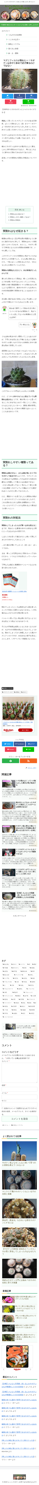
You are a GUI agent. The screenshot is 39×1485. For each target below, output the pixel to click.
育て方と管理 (13, 49)
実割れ (18, 692)
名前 (4, 1085)
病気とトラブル (14, 44)
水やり (25, 692)
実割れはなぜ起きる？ (17, 214)
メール (5, 1093)
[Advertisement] (19, 184)
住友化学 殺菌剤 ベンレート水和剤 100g (14, 591)
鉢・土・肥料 (13, 53)
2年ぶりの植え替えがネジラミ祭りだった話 (18, 1440)
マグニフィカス (8, 692)
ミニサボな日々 (14, 39)
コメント (5, 1061)
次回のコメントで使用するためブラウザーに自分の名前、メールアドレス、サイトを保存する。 (19, 1111)
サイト (4, 1101)
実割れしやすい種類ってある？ (20, 217)
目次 (16, 210)
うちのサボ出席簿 (15, 35)
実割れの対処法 (15, 220)
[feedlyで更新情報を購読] (10, 760)
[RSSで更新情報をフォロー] (28, 760)
